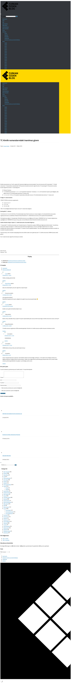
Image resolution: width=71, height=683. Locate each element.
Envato (5, 481)
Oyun (3, 30)
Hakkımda (7, 38)
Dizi (3, 22)
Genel (5, 486)
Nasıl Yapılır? (6, 507)
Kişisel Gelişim (7, 500)
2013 (6, 49)
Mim (4, 505)
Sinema (5, 518)
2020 (6, 60)
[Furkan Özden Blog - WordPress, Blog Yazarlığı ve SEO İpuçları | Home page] (9, 11)
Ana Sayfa (4, 19)
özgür (6, 273)
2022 (6, 64)
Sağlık (7, 489)
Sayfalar (4, 32)
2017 (6, 56)
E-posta (2, 382)
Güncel (5, 496)
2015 (6, 52)
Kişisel (7, 488)
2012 (6, 48)
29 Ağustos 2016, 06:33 (7, 306)
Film (3, 20)
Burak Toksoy (8, 283)
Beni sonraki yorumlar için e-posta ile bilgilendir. (12, 388)
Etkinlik (5, 483)
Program (5, 515)
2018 (6, 57)
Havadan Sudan (7, 497)
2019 (6, 59)
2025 (6, 68)
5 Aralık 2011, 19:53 (6, 275)
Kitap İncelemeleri (7, 502)
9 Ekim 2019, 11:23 (6, 355)
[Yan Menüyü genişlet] (0, 462)
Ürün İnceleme (5, 27)
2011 (6, 46)
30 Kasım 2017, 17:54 (9, 335)
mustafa (7, 304)
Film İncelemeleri (7, 484)
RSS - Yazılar (5, 538)
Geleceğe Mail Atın (6, 455)
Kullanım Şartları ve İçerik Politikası (12, 40)
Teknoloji (5, 523)
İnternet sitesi (3, 385)
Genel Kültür (6, 491)
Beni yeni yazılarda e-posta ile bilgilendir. (10, 390)
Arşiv (3, 41)
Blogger (5, 473)
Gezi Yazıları (5, 24)
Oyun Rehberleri (9, 513)
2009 (6, 43)
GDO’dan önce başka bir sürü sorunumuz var (12, 413)
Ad (1, 380)
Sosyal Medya (7, 521)
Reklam (6, 35)
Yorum (2, 377)
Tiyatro (5, 524)
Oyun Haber (8, 510)
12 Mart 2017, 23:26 (6, 326)
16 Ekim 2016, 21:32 (6, 316)
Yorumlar (4, 268)
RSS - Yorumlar (6, 540)
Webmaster (6, 528)
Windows (6, 529)
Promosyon (6, 516)
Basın (6, 33)
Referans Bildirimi (6, 270)
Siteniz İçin (6, 520)
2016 (6, 54)
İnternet (5, 499)
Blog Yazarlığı (5, 28)
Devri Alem (6, 475)
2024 (6, 67)
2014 (6, 51)
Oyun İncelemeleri (9, 512)
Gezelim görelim (7, 492)
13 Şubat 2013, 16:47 (7, 295)
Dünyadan (6, 480)
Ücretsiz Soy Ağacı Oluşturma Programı (11, 434)
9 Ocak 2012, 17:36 (6, 285)
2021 (6, 62)
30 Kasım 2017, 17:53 (7, 345)
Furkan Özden (6, 146)
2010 (6, 44)
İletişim (4, 561)
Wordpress (6, 532)
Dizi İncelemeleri (7, 478)
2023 (6, 65)
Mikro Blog (4, 25)
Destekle (6, 36)
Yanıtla (4, 280)
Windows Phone (7, 531)
